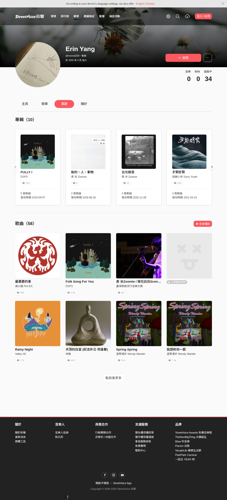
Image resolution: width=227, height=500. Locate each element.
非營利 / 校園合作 (105, 436)
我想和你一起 (176, 349)
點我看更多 (113, 378)
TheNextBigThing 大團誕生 (191, 436)
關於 (84, 104)
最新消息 (20, 436)
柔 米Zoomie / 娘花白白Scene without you (147, 281)
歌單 (76, 16)
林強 (68, 353)
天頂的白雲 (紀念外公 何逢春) (87, 349)
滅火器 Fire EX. (24, 286)
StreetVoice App (122, 483)
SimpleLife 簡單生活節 (188, 450)
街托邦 (59, 436)
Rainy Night (24, 349)
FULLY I (26, 172)
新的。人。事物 (82, 172)
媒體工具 (20, 441)
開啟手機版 (102, 483)
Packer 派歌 (182, 445)
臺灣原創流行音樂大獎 (129, 286)
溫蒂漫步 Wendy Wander (130, 353)
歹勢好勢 (178, 172)
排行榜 (65, 16)
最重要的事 (23, 281)
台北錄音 (128, 172)
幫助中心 (140, 450)
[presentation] (15, 167)
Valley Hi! (20, 353)
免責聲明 (140, 445)
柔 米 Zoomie (79, 176)
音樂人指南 (61, 432)
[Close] (223, 4)
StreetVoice (29, 16)
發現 (53, 16)
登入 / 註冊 (203, 16)
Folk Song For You (80, 281)
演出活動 (114, 16)
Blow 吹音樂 (182, 441)
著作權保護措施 (144, 436)
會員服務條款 (143, 441)
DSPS (24, 176)
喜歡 (64, 104)
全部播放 (204, 223)
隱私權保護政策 (144, 432)
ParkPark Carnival (185, 454)
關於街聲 (20, 432)
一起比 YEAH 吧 (185, 459)
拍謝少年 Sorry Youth (184, 176)
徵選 (101, 16)
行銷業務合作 (103, 432)
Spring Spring (126, 349)
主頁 (25, 104)
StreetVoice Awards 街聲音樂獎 (193, 432)
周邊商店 (89, 16)
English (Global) (145, 3)
